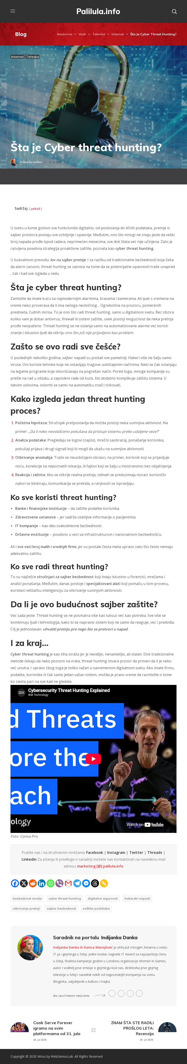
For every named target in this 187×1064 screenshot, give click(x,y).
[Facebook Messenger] (86, 883)
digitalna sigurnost (103, 898)
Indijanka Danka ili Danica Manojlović (83, 947)
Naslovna (64, 34)
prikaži (35, 209)
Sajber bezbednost (61, 908)
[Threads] (95, 883)
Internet (118, 34)
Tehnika (98, 34)
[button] (174, 11)
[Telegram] (77, 883)
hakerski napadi (137, 898)
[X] (24, 883)
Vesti (82, 34)
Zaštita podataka (96, 908)
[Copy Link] (104, 883)
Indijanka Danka (31, 162)
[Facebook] (15, 883)
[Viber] (59, 883)
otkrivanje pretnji (26, 908)
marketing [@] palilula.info (100, 866)
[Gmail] (68, 883)
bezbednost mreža (27, 898)
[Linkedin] (42, 883)
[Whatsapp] (51, 883)
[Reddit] (33, 883)
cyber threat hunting (65, 898)
